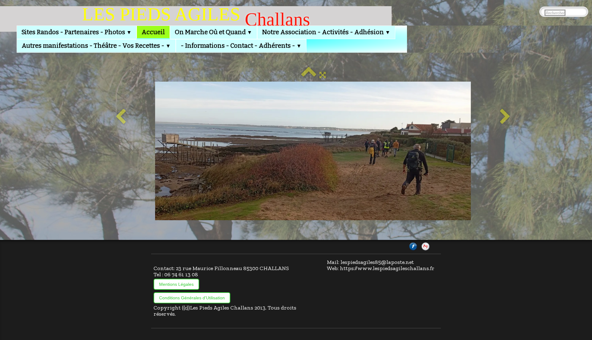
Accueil (153, 32)
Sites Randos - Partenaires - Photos (77, 32)
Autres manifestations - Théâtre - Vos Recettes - (96, 45)
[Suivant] (505, 117)
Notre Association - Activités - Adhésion (326, 32)
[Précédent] (121, 117)
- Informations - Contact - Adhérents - (241, 45)
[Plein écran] (322, 74)
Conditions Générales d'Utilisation (192, 297)
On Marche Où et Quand (213, 32)
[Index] (308, 74)
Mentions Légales (176, 284)
